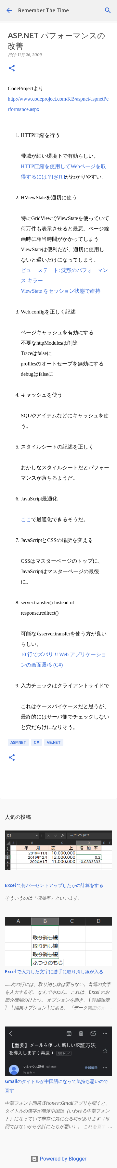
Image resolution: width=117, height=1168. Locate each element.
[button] (12, 68)
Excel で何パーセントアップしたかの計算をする (54, 885)
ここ (26, 519)
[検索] (108, 10)
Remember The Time (43, 10)
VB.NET (54, 742)
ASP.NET (18, 742)
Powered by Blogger (62, 1159)
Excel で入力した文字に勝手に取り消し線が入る (54, 971)
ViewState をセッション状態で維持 (60, 291)
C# (36, 742)
